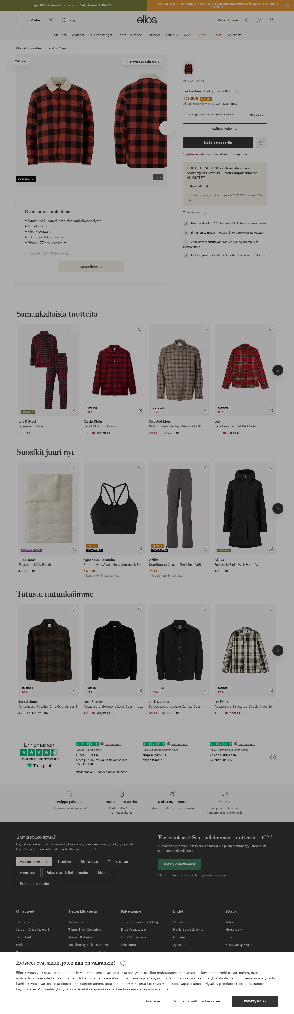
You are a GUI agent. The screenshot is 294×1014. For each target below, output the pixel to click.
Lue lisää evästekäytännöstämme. (143, 989)
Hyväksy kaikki (254, 1001)
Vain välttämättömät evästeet (196, 1001)
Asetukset (153, 1001)
